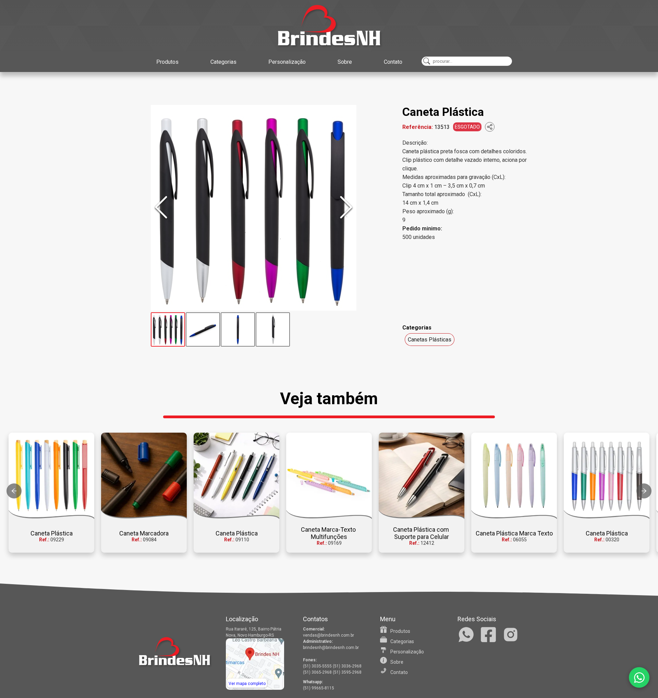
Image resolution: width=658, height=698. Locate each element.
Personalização (287, 62)
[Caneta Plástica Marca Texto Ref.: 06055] (514, 476)
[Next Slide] (346, 208)
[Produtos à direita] (643, 490)
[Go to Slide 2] (203, 329)
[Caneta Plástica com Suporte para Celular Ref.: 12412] (421, 476)
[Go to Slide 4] (273, 329)
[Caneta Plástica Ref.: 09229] (51, 476)
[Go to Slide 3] (238, 329)
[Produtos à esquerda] (14, 490)
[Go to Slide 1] (168, 329)
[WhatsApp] (639, 677)
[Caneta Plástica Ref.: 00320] (606, 476)
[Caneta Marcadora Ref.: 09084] (144, 476)
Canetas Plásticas (429, 339)
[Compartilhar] (490, 127)
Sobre (345, 62)
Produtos (167, 62)
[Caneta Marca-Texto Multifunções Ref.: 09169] (329, 476)
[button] (253, 208)
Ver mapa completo (247, 683)
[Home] (329, 26)
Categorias (223, 62)
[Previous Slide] (161, 208)
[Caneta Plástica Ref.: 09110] (236, 476)
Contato (393, 62)
